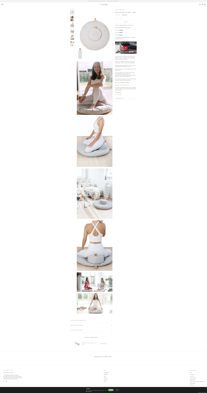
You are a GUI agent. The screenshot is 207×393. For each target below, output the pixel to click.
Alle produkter (106, 372)
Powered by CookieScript (202, 392)
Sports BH (105, 377)
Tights (105, 376)
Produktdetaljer (120, 98)
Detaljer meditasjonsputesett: (78, 320)
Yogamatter (106, 379)
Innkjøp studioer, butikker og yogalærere (196, 381)
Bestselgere (106, 374)
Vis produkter (103, 343)
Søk (190, 372)
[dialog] (103, 390)
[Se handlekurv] (204, 4)
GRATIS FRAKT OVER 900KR (77, 325)
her (121, 92)
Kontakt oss (192, 385)
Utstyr (105, 381)
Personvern (192, 376)
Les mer (106, 390)
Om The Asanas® (193, 377)
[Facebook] (117, 94)
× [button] (205, 388)
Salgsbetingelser (193, 379)
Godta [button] (111, 389)
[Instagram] (6, 381)
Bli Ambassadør (192, 383)
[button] (97, 391)
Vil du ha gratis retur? (77, 330)
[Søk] (202, 4)
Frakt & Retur (192, 374)
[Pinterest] (120, 94)
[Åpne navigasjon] (2, 4)
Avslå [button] (117, 389)
